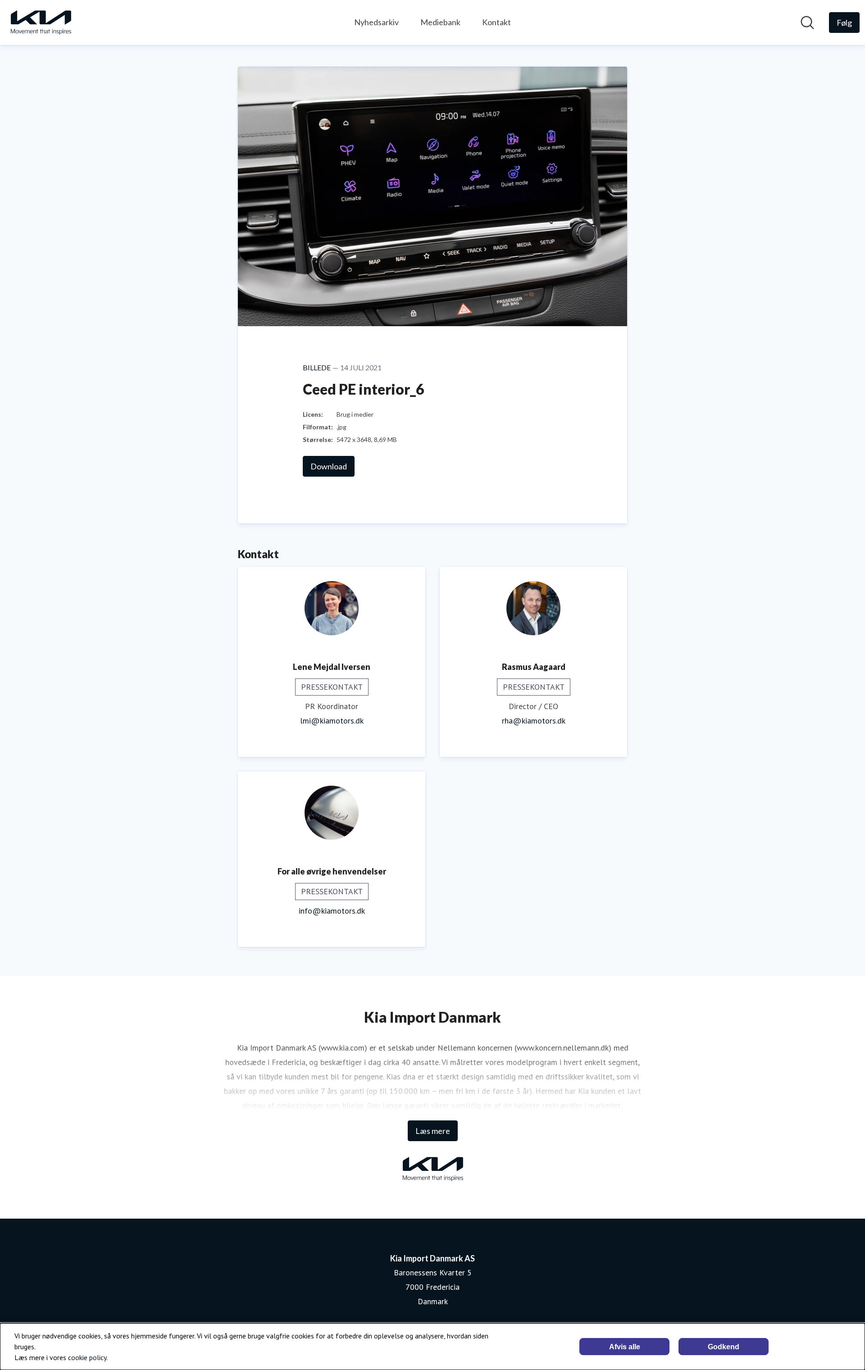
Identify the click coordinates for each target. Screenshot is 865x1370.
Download (328, 466)
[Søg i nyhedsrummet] (807, 22)
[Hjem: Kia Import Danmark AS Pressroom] (40, 22)
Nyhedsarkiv (376, 22)
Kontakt (496, 22)
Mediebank (440, 22)
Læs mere (432, 1131)
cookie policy (87, 1357)
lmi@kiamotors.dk (332, 720)
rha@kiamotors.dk (533, 720)
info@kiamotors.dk (332, 911)
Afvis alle (624, 1347)
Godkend (723, 1347)
